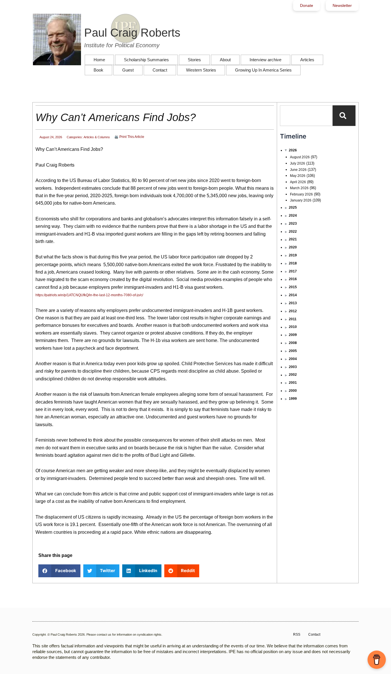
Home (99, 59)
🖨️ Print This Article (129, 137)
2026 (293, 150)
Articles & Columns (97, 137)
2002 (293, 375)
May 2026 (297, 176)
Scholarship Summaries (146, 59)
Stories (194, 59)
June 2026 (298, 170)
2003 (293, 367)
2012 (293, 311)
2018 (293, 263)
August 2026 (300, 157)
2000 (293, 391)
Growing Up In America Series (263, 70)
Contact (160, 70)
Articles (307, 59)
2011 (293, 319)
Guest (128, 70)
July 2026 (297, 163)
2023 (293, 224)
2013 (293, 303)
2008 (293, 343)
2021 (293, 239)
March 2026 (299, 188)
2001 (293, 383)
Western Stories (201, 70)
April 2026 (298, 182)
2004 (293, 359)
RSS (296, 635)
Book (98, 70)
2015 (293, 287)
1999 (293, 399)
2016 (293, 279)
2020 (293, 247)
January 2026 (300, 200)
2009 (293, 335)
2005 (293, 351)
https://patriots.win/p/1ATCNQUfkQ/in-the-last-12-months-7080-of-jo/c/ (89, 295)
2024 (293, 216)
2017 (293, 271)
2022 (293, 232)
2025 (293, 207)
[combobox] (306, 115)
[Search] (344, 115)
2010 (293, 327)
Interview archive (265, 59)
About (225, 59)
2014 (293, 295)
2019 (293, 255)
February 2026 (301, 194)
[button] (59, 570)
